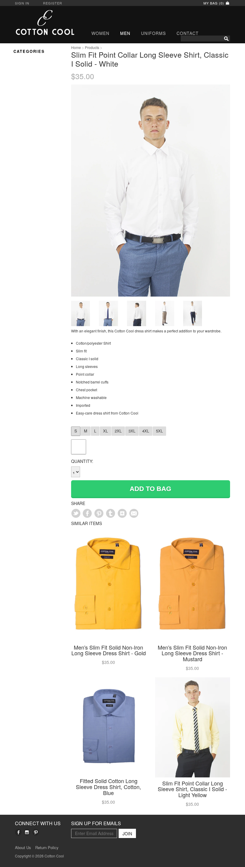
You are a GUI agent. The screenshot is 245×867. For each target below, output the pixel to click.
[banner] (38, 22)
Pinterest (35, 832)
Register (52, 3)
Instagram (27, 832)
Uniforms (153, 33)
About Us (23, 847)
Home (76, 47)
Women (100, 33)
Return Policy (47, 847)
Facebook (18, 832)
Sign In (22, 3)
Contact (188, 33)
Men (125, 33)
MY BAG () (214, 3)
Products (92, 47)
